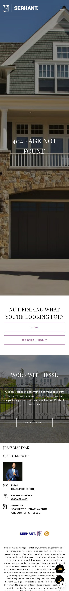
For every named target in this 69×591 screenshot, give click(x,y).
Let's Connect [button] (34, 422)
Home (34, 327)
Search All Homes (34, 340)
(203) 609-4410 (19, 499)
